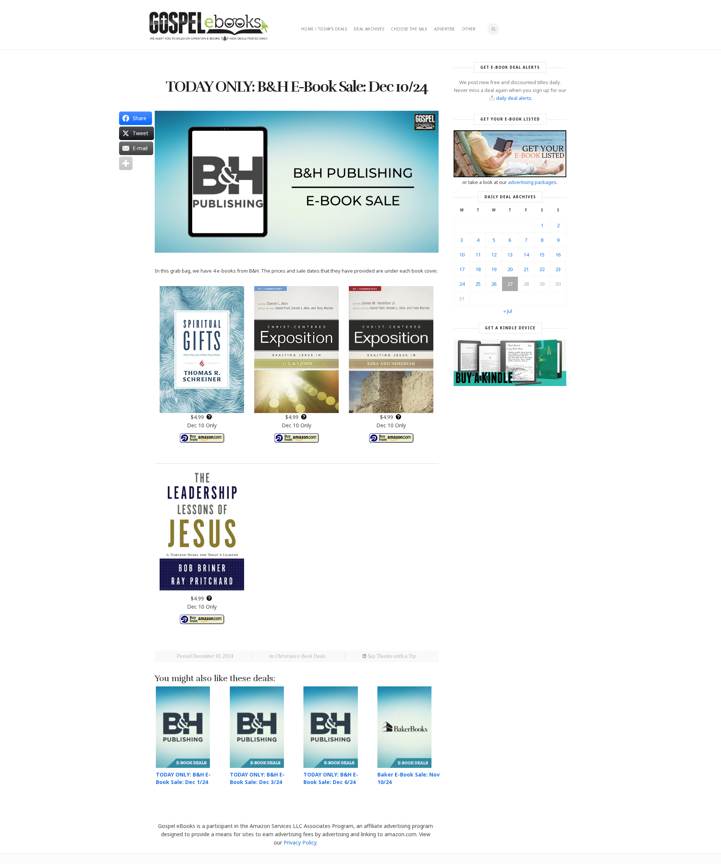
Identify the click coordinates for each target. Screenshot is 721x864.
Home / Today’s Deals (324, 29)
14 (526, 254)
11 (478, 254)
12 (493, 254)
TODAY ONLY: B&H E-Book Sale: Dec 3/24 (257, 778)
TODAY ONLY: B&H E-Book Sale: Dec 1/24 (183, 778)
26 (493, 283)
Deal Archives (369, 29)
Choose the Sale (409, 29)
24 (462, 283)
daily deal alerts (513, 98)
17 (462, 269)
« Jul (507, 311)
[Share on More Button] (126, 163)
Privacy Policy (300, 842)
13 (510, 254)
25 (478, 283)
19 (493, 269)
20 (510, 269)
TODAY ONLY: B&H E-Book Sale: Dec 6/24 (330, 778)
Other (469, 29)
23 (558, 269)
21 (526, 269)
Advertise (444, 29)
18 (478, 269)
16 (558, 254)
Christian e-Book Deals (300, 656)
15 (542, 254)
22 (542, 269)
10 (462, 254)
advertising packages (532, 182)
